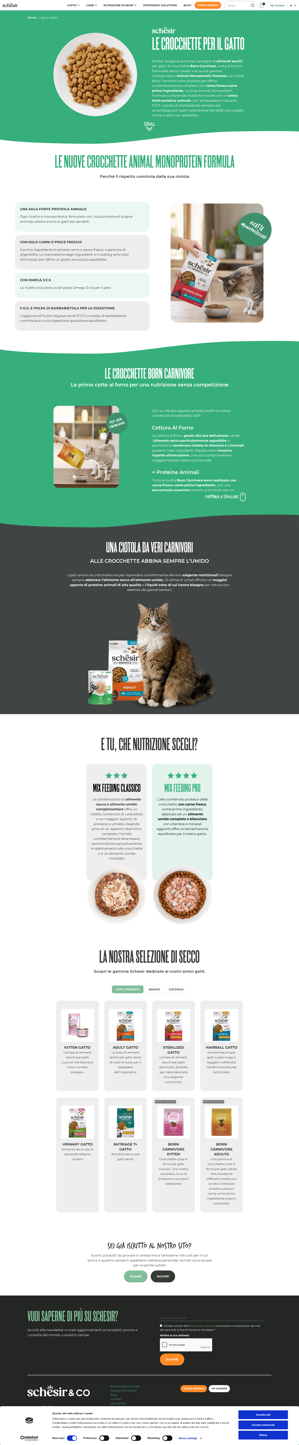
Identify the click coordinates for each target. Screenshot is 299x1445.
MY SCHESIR (219, 1388)
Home (32, 17)
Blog (187, 5)
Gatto (71, 5)
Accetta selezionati (263, 1424)
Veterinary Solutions (160, 5)
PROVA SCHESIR (208, 5)
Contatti (116, 1399)
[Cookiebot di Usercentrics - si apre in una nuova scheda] (29, 1438)
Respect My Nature (124, 1390)
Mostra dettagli (188, 1438)
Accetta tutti (263, 1414)
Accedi (135, 1276)
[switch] (104, 1438)
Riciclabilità (118, 1403)
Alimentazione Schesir (125, 1386)
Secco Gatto (49, 17)
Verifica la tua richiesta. (175, 1335)
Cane (90, 5)
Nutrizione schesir (118, 5)
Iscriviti (163, 1276)
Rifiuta (263, 1435)
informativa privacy (203, 1325)
